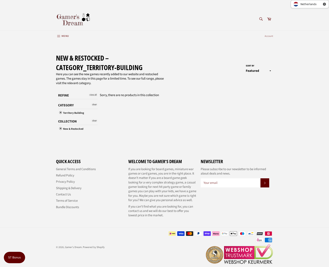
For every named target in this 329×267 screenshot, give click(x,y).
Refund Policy (65, 175)
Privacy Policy (65, 181)
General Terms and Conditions (76, 169)
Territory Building (73, 113)
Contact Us (63, 194)
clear (94, 104)
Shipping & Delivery (68, 188)
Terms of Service (67, 200)
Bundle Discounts (67, 207)
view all (93, 94)
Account (269, 36)
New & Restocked (72, 129)
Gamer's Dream (73, 247)
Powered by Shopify (94, 247)
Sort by (250, 65)
